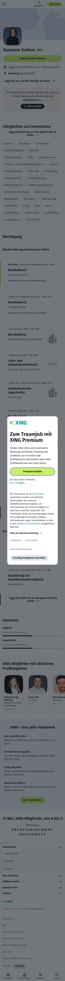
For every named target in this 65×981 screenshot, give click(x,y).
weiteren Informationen (29, 523)
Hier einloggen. (17, 483)
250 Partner (38, 494)
